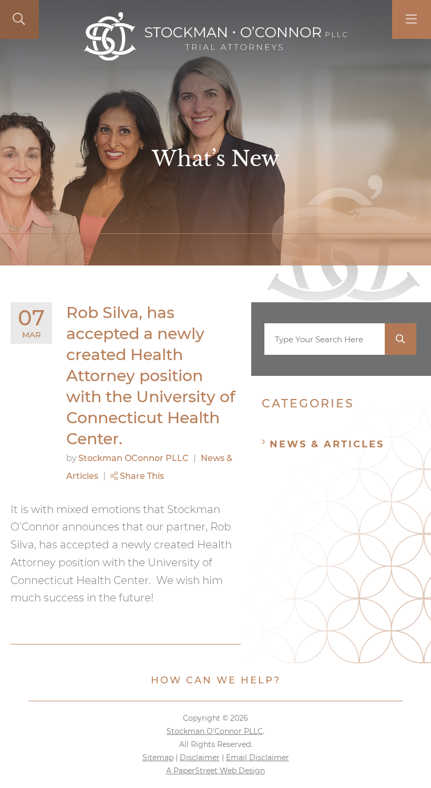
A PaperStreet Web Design (215, 770)
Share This (141, 476)
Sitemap (157, 757)
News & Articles (327, 444)
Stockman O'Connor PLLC (215, 731)
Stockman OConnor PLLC (133, 458)
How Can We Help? (216, 680)
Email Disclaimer (257, 757)
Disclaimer (200, 757)
